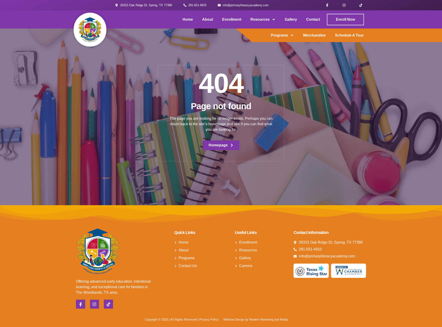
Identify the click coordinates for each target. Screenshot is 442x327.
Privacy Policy (209, 319)
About (207, 19)
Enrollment (231, 19)
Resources (260, 19)
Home (188, 19)
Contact (313, 19)
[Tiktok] (361, 5)
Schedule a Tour (349, 35)
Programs (279, 35)
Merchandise (314, 35)
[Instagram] (344, 5)
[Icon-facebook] (327, 5)
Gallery (291, 19)
